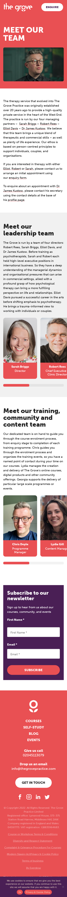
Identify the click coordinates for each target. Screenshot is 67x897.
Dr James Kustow (33, 128)
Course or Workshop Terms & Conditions (33, 834)
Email (12, 644)
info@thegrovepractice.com (34, 769)
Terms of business (32, 860)
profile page (16, 200)
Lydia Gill (57, 544)
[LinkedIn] (38, 796)
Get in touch (33, 783)
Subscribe (33, 670)
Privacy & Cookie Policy (44, 854)
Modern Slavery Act (18, 854)
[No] (63, 886)
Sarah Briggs (27, 124)
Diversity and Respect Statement (32, 840)
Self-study (33, 727)
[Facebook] (19, 796)
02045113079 (33, 755)
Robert (16, 168)
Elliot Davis (10, 128)
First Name (15, 620)
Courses (33, 721)
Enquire (52, 7)
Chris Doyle (20, 544)
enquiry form (17, 178)
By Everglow (33, 867)
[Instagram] (29, 796)
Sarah (29, 168)
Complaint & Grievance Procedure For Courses (32, 847)
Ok (19, 892)
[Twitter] (47, 796)
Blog (33, 734)
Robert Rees (48, 124)
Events (33, 740)
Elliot (6, 168)
